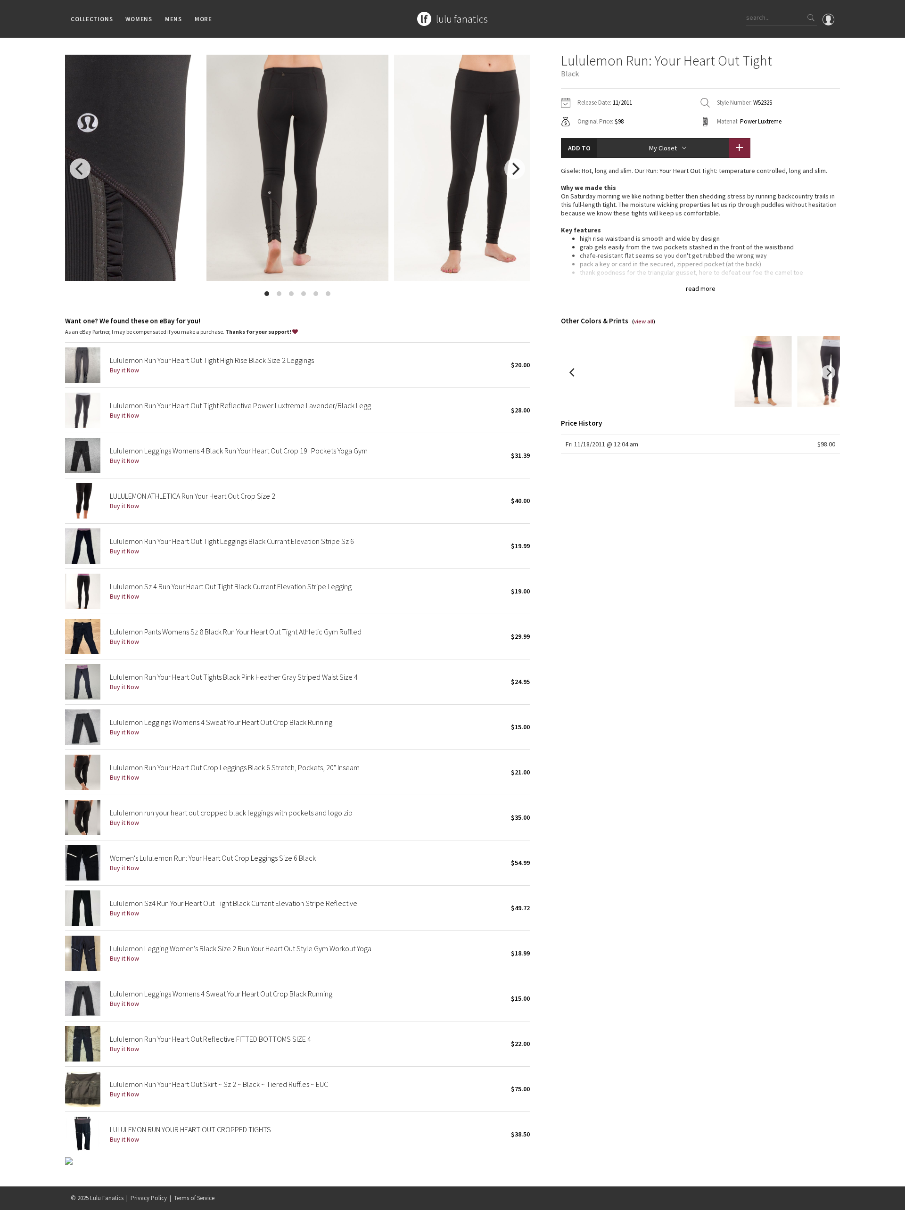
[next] (514, 168)
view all (643, 321)
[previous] (80, 168)
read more (701, 288)
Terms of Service (194, 1198)
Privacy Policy (149, 1198)
